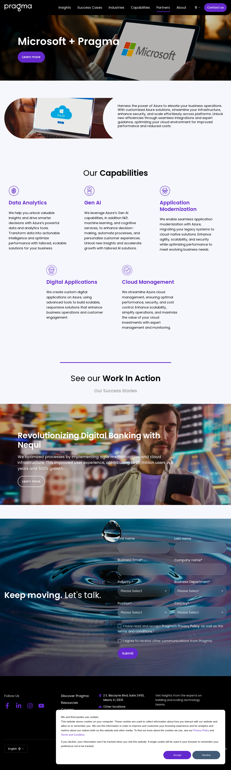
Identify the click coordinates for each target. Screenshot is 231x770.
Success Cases (89, 7)
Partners (163, 7)
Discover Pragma (75, 696)
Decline (206, 755)
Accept (177, 755)
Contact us (215, 7)
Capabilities (140, 7)
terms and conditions (135, 631)
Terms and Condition (73, 734)
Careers (67, 709)
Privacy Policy (201, 730)
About (181, 7)
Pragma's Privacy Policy (180, 626)
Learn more (31, 57)
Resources (69, 702)
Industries (116, 7)
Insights (64, 7)
